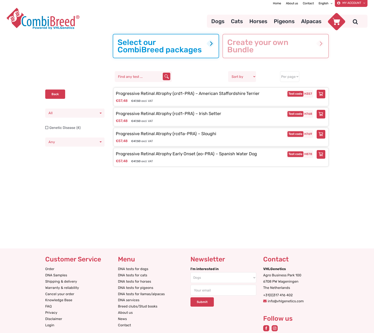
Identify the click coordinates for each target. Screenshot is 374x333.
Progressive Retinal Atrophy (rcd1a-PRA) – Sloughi (166, 133)
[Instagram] (275, 328)
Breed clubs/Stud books (137, 306)
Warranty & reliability (62, 288)
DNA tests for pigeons (135, 288)
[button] (355, 21)
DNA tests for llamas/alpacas (141, 294)
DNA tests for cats (132, 275)
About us (125, 313)
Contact (124, 325)
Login (49, 325)
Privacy (51, 313)
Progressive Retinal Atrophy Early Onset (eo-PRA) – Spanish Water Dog (186, 153)
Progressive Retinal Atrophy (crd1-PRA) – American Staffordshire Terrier (188, 93)
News (122, 319)
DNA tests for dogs (133, 269)
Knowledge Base (58, 300)
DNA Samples (56, 275)
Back (55, 94)
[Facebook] (266, 328)
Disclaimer (53, 319)
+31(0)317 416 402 (278, 295)
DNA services (128, 300)
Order (49, 269)
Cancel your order (59, 294)
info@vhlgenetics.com (286, 301)
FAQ (48, 306)
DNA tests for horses (134, 281)
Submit (202, 302)
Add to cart (322, 94)
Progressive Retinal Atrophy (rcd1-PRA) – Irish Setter (168, 113)
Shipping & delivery (61, 281)
